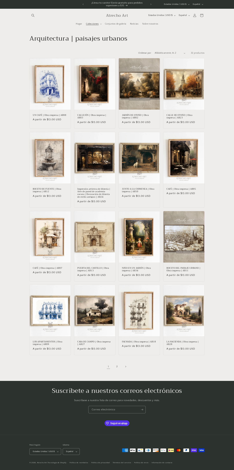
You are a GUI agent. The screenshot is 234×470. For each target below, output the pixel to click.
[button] (32, 15)
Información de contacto (162, 463)
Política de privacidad (100, 463)
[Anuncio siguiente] (150, 4)
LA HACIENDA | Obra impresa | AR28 (183, 343)
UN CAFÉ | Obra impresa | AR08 (49, 115)
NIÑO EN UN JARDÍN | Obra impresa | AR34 (136, 269)
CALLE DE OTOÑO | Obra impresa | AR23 (179, 116)
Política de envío (141, 463)
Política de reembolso (79, 463)
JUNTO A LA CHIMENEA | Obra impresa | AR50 (138, 190)
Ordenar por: (145, 53)
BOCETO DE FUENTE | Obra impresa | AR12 (47, 190)
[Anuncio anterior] (83, 4)
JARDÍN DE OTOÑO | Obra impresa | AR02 (135, 116)
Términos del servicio (122, 463)
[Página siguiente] (125, 366)
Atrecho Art (42, 463)
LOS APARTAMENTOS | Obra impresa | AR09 (47, 343)
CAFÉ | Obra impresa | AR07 (47, 268)
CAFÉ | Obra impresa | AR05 (181, 189)
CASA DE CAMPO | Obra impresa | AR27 (94, 343)
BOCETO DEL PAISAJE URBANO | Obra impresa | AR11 (183, 269)
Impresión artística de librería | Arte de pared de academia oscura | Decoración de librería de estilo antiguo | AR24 (93, 193)
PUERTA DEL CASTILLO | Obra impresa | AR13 (93, 269)
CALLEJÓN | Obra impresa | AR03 (91, 116)
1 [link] (108, 366)
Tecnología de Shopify (57, 463)
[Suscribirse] (141, 409)
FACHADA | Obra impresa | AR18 (139, 341)
